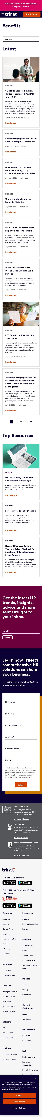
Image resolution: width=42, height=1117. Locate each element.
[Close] (35, 1078)
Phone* (8, 760)
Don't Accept (19, 1102)
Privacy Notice (14, 1089)
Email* (5, 631)
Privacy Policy (13, 775)
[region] (19, 1095)
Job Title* (9, 737)
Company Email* (13, 748)
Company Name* (13, 725)
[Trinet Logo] (11, 14)
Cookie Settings (19, 1108)
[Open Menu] (3, 14)
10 (24, 421)
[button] (21, 784)
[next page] (27, 421)
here (28, 777)
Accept (19, 1095)
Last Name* (10, 713)
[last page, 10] (30, 421)
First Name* (10, 702)
